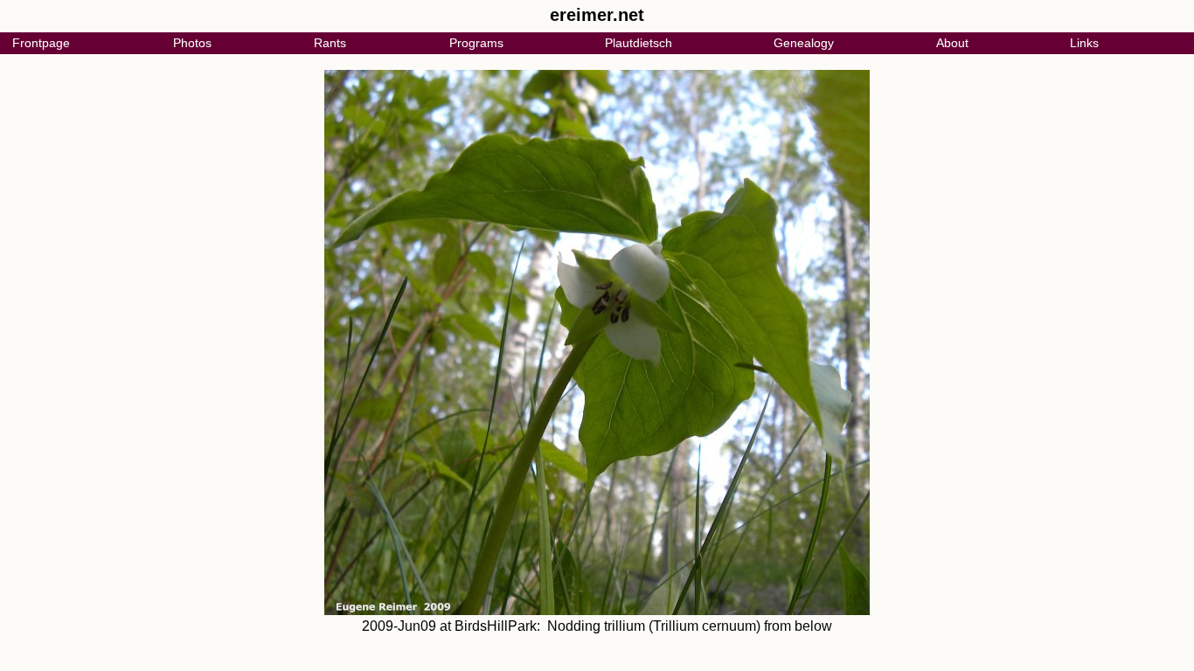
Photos (192, 43)
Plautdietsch (638, 43)
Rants (330, 43)
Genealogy (804, 43)
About (952, 43)
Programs (476, 43)
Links (1084, 43)
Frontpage (41, 43)
